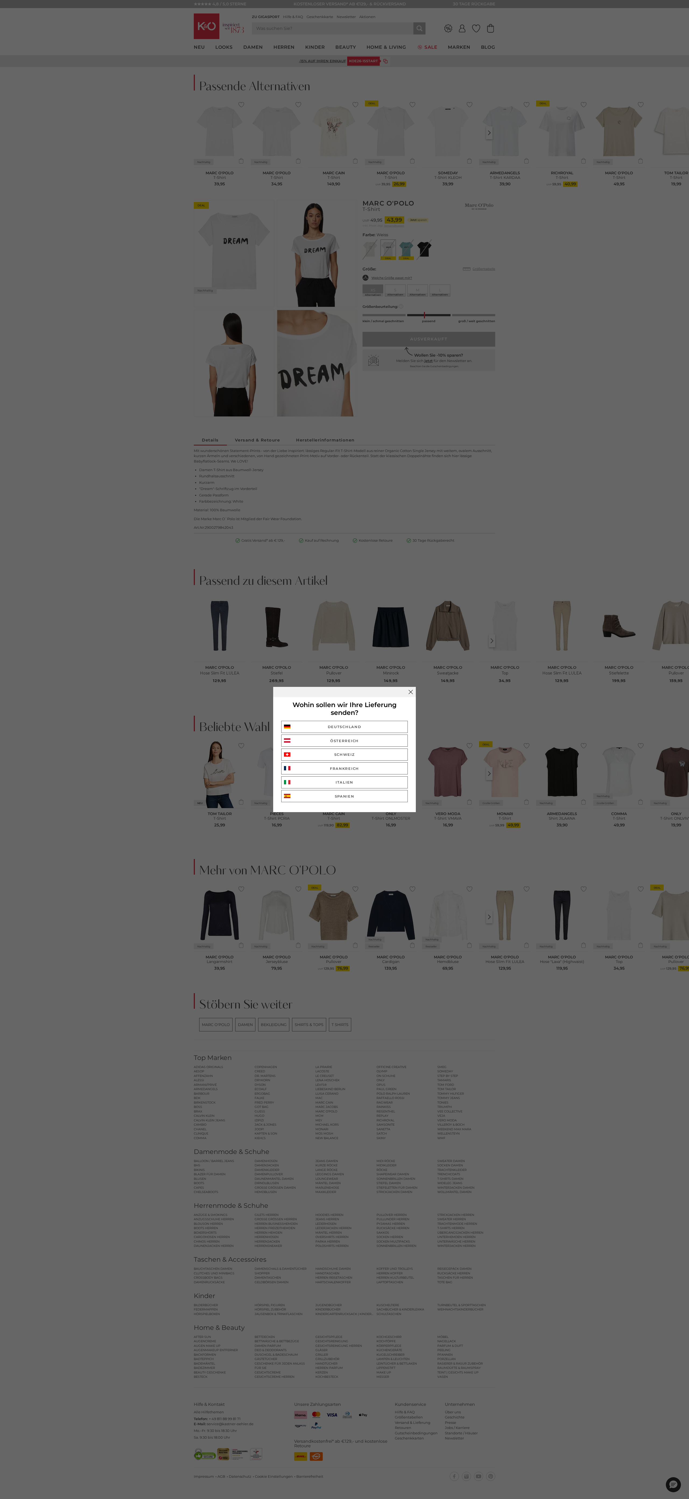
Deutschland (344, 727)
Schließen (411, 692)
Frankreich (344, 768)
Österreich (344, 741)
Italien (344, 782)
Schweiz (344, 754)
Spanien (344, 796)
